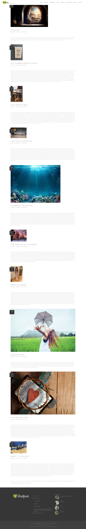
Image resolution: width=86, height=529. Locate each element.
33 (23, 483)
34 (25, 483)
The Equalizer (62, 501)
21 (59, 481)
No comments (18, 31)
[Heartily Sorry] (17, 273)
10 (34, 481)
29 (14, 483)
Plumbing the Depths (22, 205)
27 (73, 481)
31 (18, 483)
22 (62, 481)
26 (71, 481)
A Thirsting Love (19, 417)
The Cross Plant (19, 105)
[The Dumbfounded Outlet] (17, 52)
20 (57, 481)
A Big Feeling (17, 355)
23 (64, 481)
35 (27, 483)
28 (11, 483)
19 (55, 481)
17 (50, 481)
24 (66, 481)
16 (48, 481)
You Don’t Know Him (21, 141)
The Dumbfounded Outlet (24, 63)
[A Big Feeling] (43, 330)
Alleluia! (15, 30)
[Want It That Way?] (19, 447)
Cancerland (62, 511)
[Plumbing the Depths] (35, 183)
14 (43, 481)
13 (41, 481)
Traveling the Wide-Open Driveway (66, 496)
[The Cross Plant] (17, 93)
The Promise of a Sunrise (24, 244)
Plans (61, 506)
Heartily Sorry (18, 285)
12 (39, 481)
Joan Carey (13, 31)
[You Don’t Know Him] (19, 132)
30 (16, 483)
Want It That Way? (20, 456)
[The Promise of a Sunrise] (19, 235)
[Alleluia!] (29, 14)
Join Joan (25, 31)
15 (46, 481)
